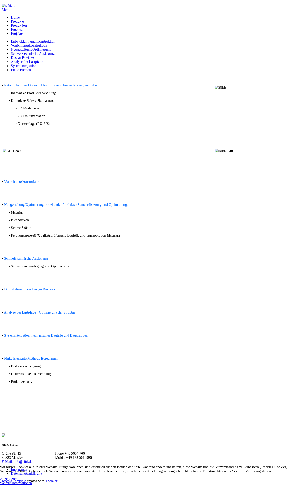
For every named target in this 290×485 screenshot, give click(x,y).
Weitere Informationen (16, 483)
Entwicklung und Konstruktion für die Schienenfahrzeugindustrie (50, 85)
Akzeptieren (8, 479)
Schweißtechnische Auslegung (26, 258)
